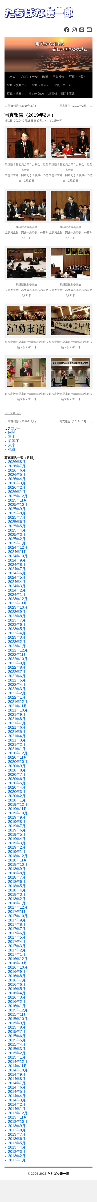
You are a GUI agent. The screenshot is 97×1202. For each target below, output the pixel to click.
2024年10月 (18, 556)
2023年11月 (17, 603)
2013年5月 (16, 1143)
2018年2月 (16, 899)
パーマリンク (13, 413)
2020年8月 (16, 770)
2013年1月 (16, 1160)
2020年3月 (16, 792)
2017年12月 (18, 907)
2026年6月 (16, 470)
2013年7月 (16, 1134)
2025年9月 (16, 509)
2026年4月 (16, 479)
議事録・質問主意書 (61, 93)
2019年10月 (18, 813)
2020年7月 (16, 774)
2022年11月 (17, 654)
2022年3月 (16, 689)
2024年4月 (16, 582)
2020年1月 (16, 800)
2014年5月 (16, 1092)
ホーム (11, 76)
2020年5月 (16, 783)
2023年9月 (16, 612)
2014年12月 (18, 1062)
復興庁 (13, 441)
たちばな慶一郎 (52, 120)
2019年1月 (16, 852)
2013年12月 (18, 1113)
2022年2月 (16, 693)
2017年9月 (16, 920)
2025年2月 (16, 539)
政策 (45, 76)
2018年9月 (16, 869)
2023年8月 (16, 616)
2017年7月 (16, 929)
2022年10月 (18, 659)
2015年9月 (16, 1023)
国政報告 (58, 76)
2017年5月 (16, 937)
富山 (11, 436)
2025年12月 (18, 496)
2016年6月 (16, 984)
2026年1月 (16, 492)
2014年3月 (16, 1100)
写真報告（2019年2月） (21, 105)
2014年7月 (16, 1083)
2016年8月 (16, 976)
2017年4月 (16, 942)
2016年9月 (16, 972)
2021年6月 (16, 727)
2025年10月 (18, 505)
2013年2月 (16, 1156)
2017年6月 (16, 933)
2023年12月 (18, 599)
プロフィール (29, 76)
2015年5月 (16, 1040)
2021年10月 (18, 710)
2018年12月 (18, 856)
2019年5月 (16, 834)
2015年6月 (16, 1036)
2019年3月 (16, 843)
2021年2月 (16, 744)
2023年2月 (16, 642)
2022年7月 (16, 672)
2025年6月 (16, 522)
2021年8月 (16, 719)
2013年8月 (16, 1130)
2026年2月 (16, 487)
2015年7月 (16, 1032)
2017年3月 (16, 946)
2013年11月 (17, 1117)
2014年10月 (18, 1070)
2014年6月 (16, 1087)
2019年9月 (16, 817)
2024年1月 (16, 594)
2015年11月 (17, 1014)
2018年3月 (16, 894)
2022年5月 (16, 680)
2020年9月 (16, 766)
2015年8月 (16, 1027)
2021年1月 (16, 749)
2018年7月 (16, 877)
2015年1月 (16, 1057)
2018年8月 (16, 873)
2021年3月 (16, 740)
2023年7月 (16, 620)
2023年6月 (16, 624)
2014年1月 (16, 1109)
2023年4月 (16, 633)
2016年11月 (17, 963)
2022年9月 (16, 663)
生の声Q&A (36, 93)
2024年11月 (17, 552)
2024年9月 (16, 560)
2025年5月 (16, 526)
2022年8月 (16, 667)
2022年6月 (16, 676)
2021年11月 (17, 706)
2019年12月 (18, 804)
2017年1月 (16, 954)
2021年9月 (16, 714)
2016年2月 (16, 1002)
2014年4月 (16, 1096)
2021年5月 (16, 732)
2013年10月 (18, 1122)
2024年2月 (16, 590)
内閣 (11, 432)
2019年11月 (17, 809)
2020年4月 (16, 787)
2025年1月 (16, 543)
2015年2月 (16, 1053)
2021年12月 (18, 702)
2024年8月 (16, 564)
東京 (11, 445)
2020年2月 (16, 796)
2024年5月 (16, 577)
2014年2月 (16, 1104)
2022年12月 (18, 650)
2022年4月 (16, 684)
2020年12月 (18, 753)
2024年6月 (16, 573)
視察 (11, 449)
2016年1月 (16, 1006)
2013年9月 (16, 1126)
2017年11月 (17, 912)
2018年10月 (18, 864)
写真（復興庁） (17, 85)
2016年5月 (16, 989)
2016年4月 (16, 993)
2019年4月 (16, 839)
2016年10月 (18, 967)
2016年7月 (16, 980)
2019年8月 (16, 822)
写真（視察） (15, 93)
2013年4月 (16, 1147)
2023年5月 (16, 629)
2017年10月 (18, 916)
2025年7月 (16, 517)
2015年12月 (18, 1010)
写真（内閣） (77, 76)
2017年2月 (16, 950)
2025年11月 (17, 500)
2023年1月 (16, 646)
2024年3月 (16, 586)
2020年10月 (18, 762)
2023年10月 (18, 607)
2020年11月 (17, 757)
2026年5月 (16, 475)
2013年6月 (16, 1139)
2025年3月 (16, 535)
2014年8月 (16, 1079)
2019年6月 (16, 830)
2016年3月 (16, 997)
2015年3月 (16, 1049)
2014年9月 (16, 1074)
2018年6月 (16, 882)
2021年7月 (16, 723)
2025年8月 (16, 513)
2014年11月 (17, 1066)
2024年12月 (18, 547)
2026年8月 (16, 462)
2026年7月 (16, 466)
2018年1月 (16, 903)
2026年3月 (16, 483)
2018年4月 (16, 890)
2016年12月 (18, 959)
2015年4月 (16, 1044)
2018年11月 (17, 860)
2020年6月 (16, 779)
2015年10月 (18, 1019)
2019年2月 (16, 847)
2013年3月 (16, 1152)
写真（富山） (63, 85)
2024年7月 (16, 569)
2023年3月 (16, 637)
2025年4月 (16, 530)
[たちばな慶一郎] (48, 12)
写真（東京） (40, 85)
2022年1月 (16, 697)
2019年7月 (16, 826)
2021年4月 (16, 736)
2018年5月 (16, 886)
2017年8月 (16, 924)
